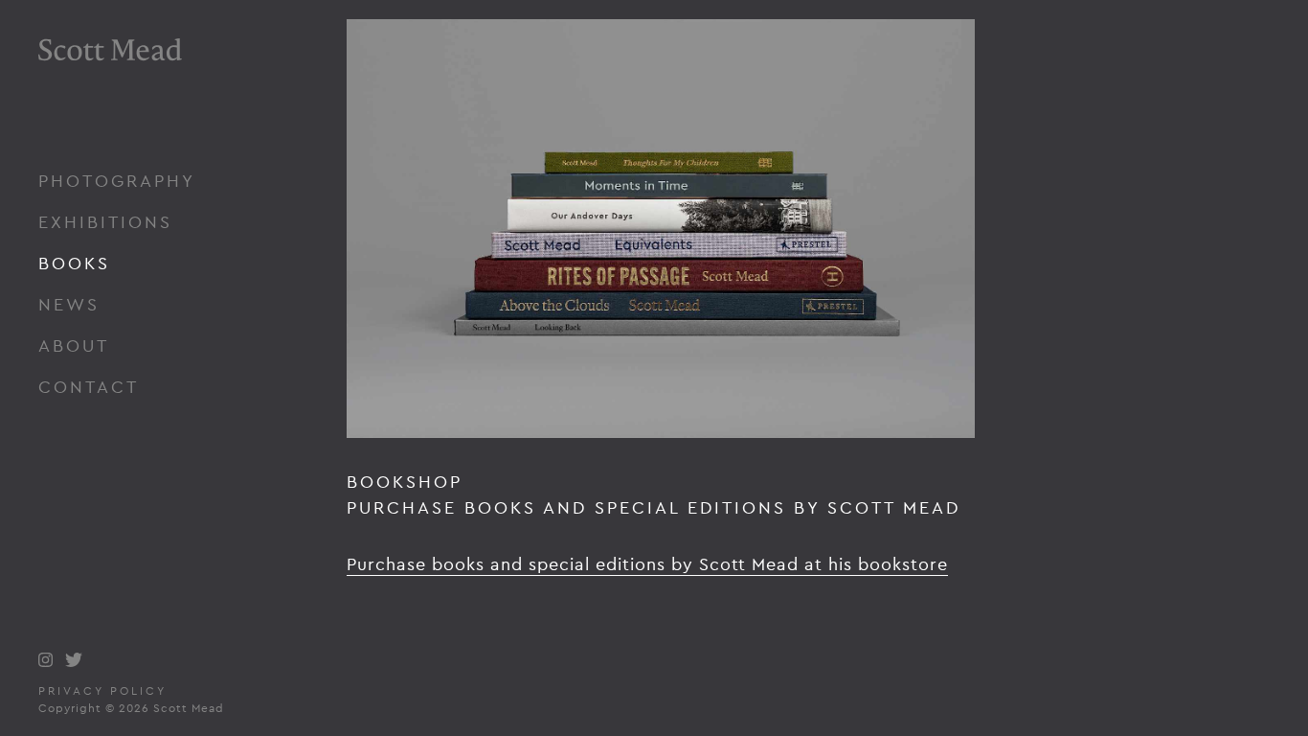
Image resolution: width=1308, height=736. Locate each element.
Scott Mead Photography (110, 103)
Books (74, 263)
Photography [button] (116, 181)
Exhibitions (105, 222)
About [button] (73, 345)
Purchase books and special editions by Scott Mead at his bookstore (647, 564)
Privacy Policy (102, 691)
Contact (88, 387)
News (69, 304)
